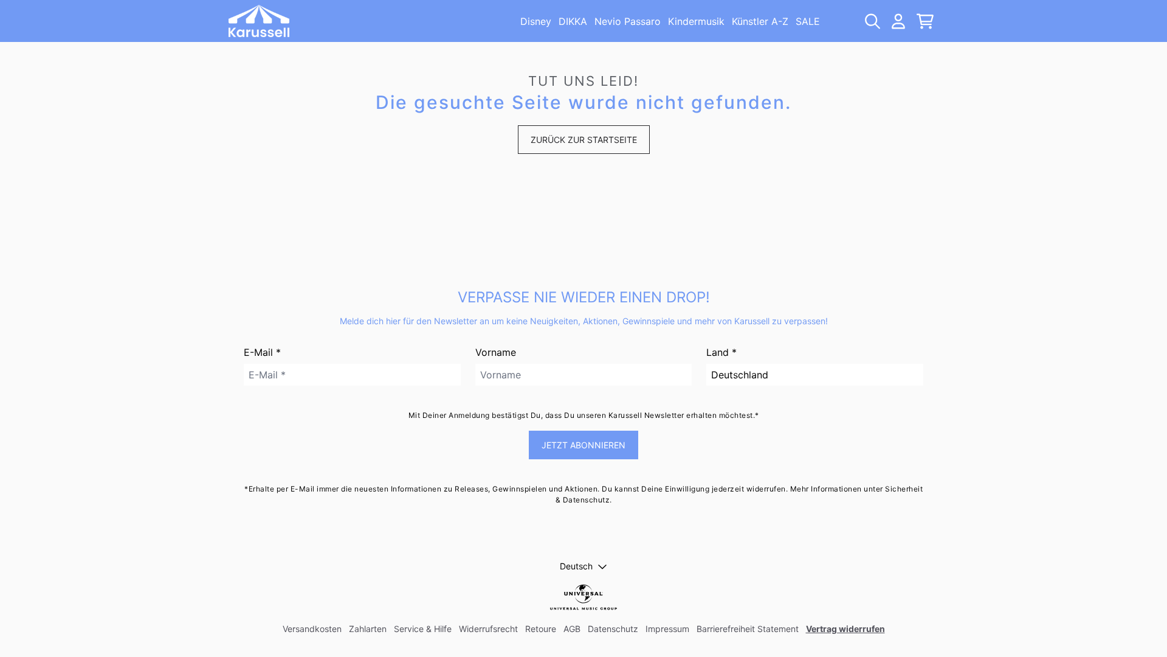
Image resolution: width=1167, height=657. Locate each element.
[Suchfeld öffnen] (871, 21)
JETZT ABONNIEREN (583, 445)
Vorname (495, 352)
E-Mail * (262, 352)
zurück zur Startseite (584, 139)
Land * (721, 352)
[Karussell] (259, 21)
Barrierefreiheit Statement (748, 629)
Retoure (540, 629)
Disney (535, 21)
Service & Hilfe (423, 629)
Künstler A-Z (760, 21)
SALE (808, 21)
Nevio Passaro (627, 21)
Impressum (667, 629)
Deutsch (576, 566)
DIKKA (573, 21)
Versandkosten (312, 629)
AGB (571, 629)
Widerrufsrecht (488, 629)
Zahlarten (368, 629)
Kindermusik (696, 21)
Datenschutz (613, 629)
